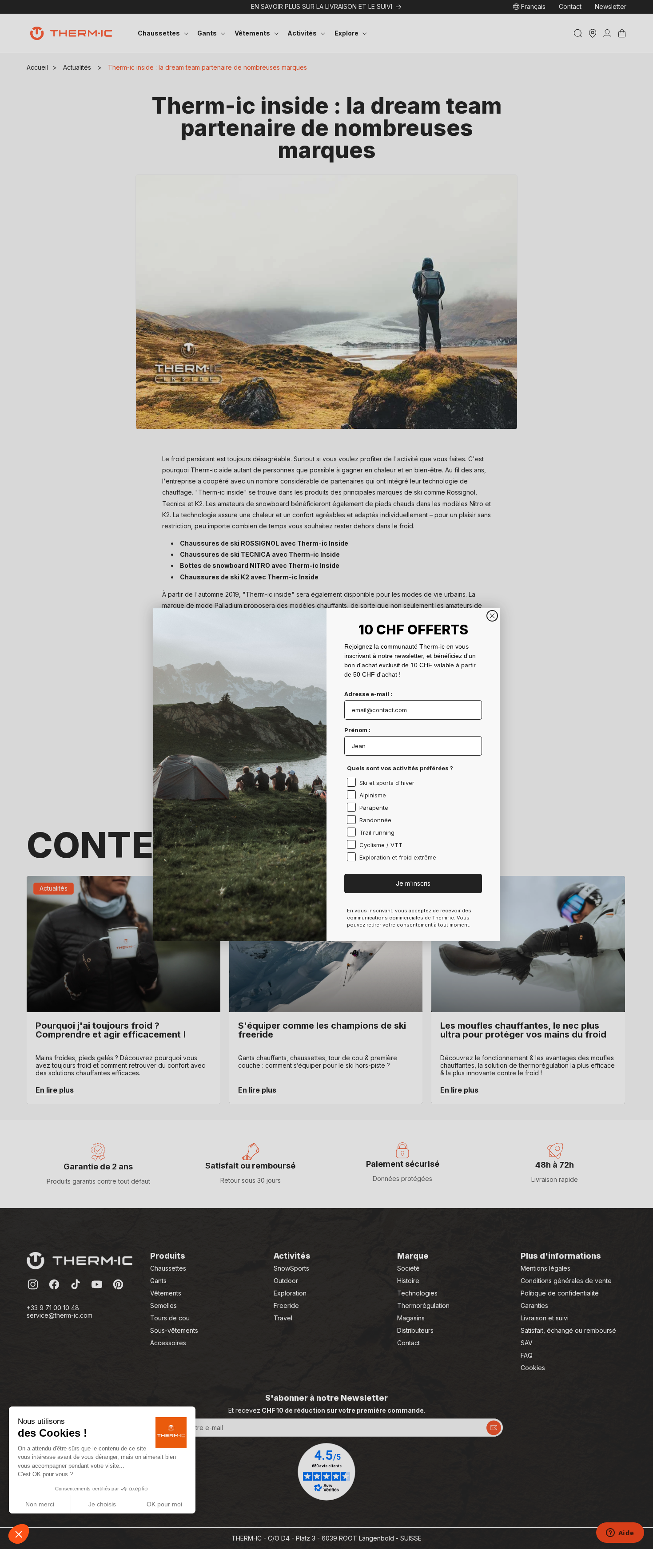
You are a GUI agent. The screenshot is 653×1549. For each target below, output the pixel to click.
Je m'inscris (413, 883)
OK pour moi (164, 1504)
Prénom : (357, 729)
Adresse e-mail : (368, 693)
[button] (18, 1534)
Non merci (39, 1504)
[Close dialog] (492, 615)
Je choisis (102, 1504)
